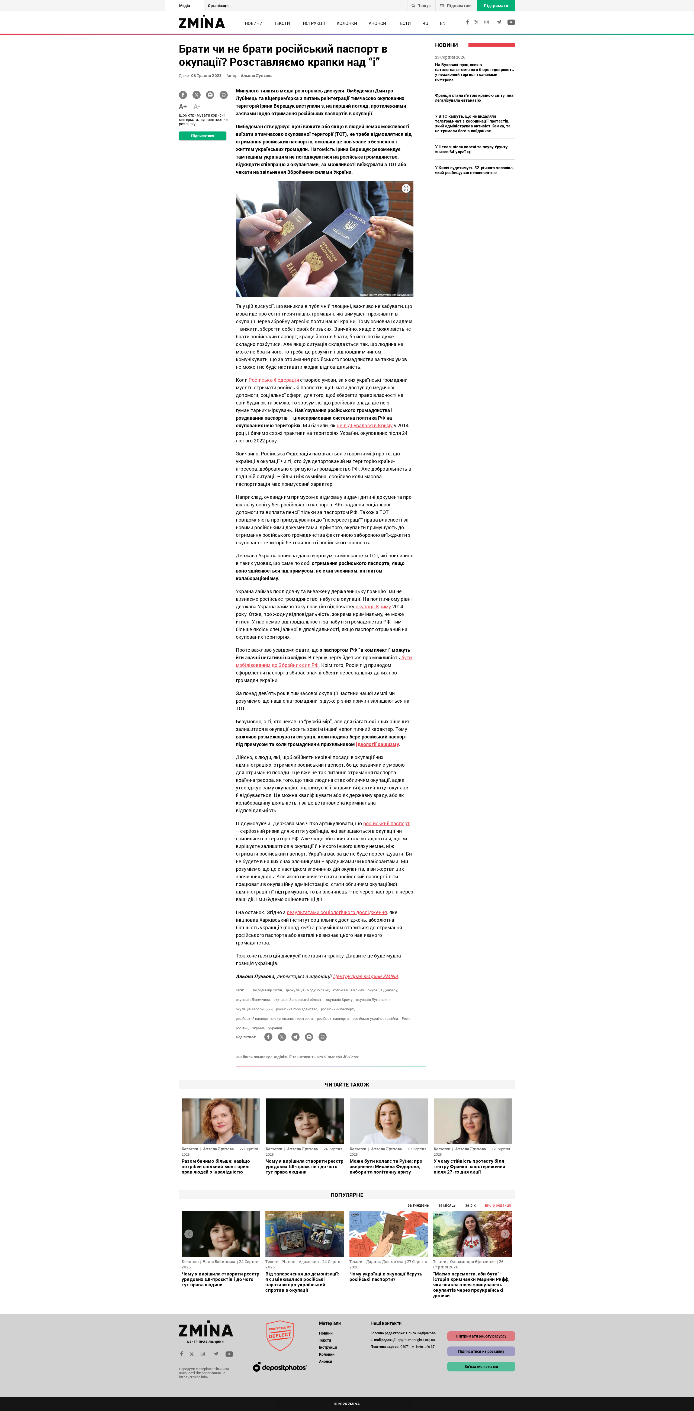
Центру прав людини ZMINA (366, 976)
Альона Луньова (256, 75)
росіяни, (242, 1028)
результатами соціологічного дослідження (337, 912)
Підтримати (496, 5)
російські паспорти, (333, 1018)
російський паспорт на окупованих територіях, (275, 1018)
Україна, (259, 1028)
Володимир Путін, (268, 990)
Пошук (424, 6)
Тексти (282, 23)
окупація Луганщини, (373, 999)
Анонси (377, 23)
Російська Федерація (274, 380)
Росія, (407, 1018)
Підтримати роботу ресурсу (481, 1336)
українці (275, 1028)
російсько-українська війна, (375, 1018)
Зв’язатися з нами (481, 1366)
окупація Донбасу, (383, 990)
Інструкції (313, 23)
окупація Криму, (339, 999)
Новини (253, 23)
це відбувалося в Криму (365, 425)
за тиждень (418, 1205)
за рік (470, 1205)
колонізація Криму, (349, 990)
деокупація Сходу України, (308, 990)
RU (425, 23)
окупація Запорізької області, (298, 999)
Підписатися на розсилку (481, 1351)
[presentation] (188, 1233)
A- (197, 106)
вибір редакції (498, 1205)
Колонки (347, 23)
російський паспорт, (338, 1009)
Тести (404, 23)
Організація (219, 5)
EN (442, 23)
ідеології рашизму (377, 744)
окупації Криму (373, 606)
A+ (183, 106)
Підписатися (459, 5)
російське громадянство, (297, 1009)
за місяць (447, 1205)
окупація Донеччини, (253, 999)
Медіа (184, 5)
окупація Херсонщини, (254, 1009)
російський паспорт (386, 823)
